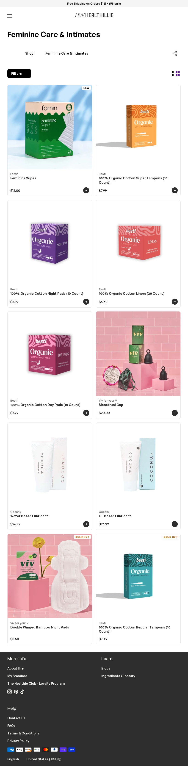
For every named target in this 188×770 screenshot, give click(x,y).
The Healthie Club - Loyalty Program (36, 683)
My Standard (17, 676)
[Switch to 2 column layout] (178, 73)
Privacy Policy (18, 741)
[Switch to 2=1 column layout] (173, 73)
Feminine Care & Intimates (66, 53)
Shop (29, 53)
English (16, 759)
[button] (175, 53)
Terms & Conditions (23, 733)
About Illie (15, 668)
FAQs (11, 726)
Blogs (105, 668)
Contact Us (16, 718)
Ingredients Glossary (118, 676)
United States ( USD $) (46, 759)
